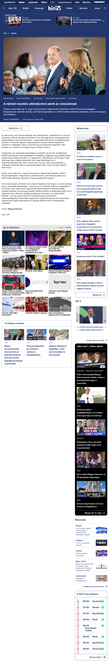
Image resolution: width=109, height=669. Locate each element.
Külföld (13, 33)
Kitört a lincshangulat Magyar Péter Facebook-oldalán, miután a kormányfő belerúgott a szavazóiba (91, 378)
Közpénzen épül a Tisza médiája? (90, 256)
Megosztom (14, 128)
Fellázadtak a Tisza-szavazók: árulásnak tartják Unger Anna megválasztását (89, 445)
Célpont (79, 540)
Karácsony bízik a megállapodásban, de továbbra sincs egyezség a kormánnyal (90, 413)
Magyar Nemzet (15, 209)
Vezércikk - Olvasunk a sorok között (90, 371)
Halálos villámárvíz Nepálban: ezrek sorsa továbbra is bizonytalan (58, 350)
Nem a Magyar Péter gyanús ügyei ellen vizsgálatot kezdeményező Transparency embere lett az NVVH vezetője (89, 225)
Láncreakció (81, 576)
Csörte (79, 551)
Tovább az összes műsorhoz (93, 586)
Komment (80, 438)
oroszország (37, 98)
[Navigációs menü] (4, 8)
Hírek (6, 342)
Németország (8, 98)
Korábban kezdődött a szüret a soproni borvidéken (89, 158)
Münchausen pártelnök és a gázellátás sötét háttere (36, 21)
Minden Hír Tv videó (93, 513)
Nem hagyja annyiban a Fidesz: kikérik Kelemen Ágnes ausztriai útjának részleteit (90, 286)
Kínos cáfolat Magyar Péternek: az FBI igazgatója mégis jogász (91, 475)
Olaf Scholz (73, 98)
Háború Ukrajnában (23, 98)
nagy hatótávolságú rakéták (55, 98)
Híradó (78, 526)
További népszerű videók (95, 340)
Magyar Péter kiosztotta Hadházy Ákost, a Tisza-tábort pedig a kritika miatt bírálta (91, 328)
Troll (78, 253)
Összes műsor (96, 657)
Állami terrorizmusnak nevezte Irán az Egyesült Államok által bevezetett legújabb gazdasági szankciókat (13, 355)
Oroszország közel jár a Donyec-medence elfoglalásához (35, 350)
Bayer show (81, 561)
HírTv (5, 33)
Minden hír (97, 295)
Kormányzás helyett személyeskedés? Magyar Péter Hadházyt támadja (87, 21)
